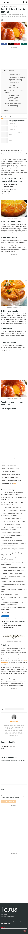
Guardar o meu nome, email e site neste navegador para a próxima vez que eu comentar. (14, 796)
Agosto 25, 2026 (12, 129)
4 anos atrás (12, 746)
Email (3, 789)
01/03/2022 (16, 20)
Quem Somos (16, 921)
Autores (10, 921)
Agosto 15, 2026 (12, 140)
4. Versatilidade (13, 98)
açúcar (15, 483)
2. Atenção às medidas (14, 95)
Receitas (6, 6)
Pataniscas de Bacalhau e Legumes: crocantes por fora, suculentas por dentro (16, 81)
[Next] (15, 147)
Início (2, 6)
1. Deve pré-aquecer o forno (15, 94)
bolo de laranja (9, 709)
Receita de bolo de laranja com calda (13, 103)
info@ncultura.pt (11, 916)
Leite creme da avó (14, 87)
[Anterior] (13, 147)
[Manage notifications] (24, 931)
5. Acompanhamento (14, 100)
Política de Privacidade (5, 923)
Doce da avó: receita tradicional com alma (17, 85)
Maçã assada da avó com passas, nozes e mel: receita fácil (17, 76)
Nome (3, 783)
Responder (4, 750)
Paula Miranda (9, 20)
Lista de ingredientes (14, 105)
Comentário (4, 765)
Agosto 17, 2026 (12, 134)
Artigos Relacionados (15, 74)
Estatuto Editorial (4, 921)
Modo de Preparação (14, 106)
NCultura (7, 110)
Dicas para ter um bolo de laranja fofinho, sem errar (14, 91)
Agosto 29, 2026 (12, 123)
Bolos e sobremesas (19, 709)
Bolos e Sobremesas (13, 6)
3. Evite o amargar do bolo (15, 97)
